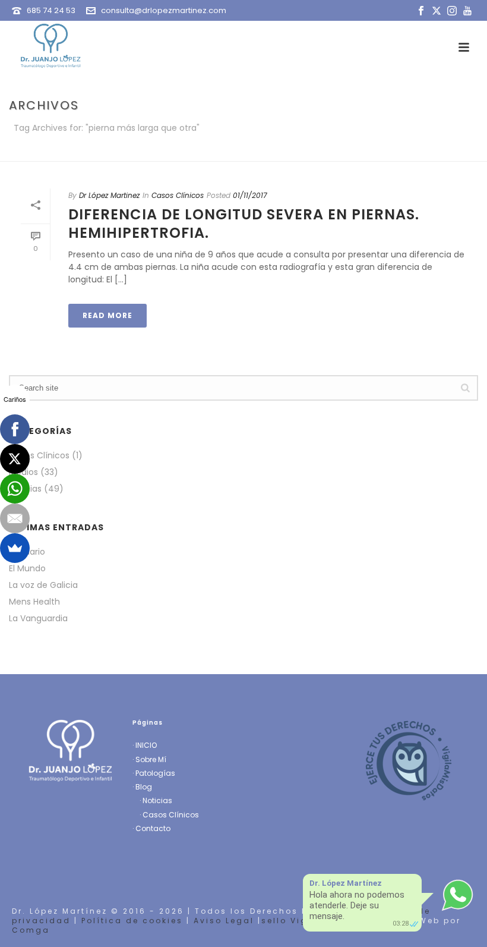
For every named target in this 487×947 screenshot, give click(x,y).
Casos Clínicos (177, 195)
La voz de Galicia (43, 585)
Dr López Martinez (109, 195)
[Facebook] (15, 429)
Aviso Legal (224, 920)
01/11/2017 (250, 195)
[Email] (15, 518)
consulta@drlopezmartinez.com (163, 10)
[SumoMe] (15, 548)
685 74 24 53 (51, 10)
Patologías (155, 773)
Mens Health (34, 601)
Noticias (157, 800)
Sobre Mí (150, 759)
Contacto (152, 828)
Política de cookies (132, 920)
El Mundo (27, 568)
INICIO (146, 745)
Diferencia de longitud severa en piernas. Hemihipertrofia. (243, 223)
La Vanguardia (38, 618)
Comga (31, 930)
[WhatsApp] (15, 489)
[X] (15, 459)
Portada (334, 150)
